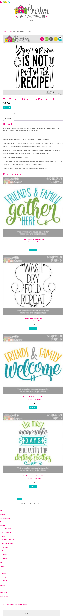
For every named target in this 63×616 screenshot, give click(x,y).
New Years (5, 558)
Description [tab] (8, 118)
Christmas (5, 554)
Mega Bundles (4, 510)
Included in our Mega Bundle (33, 242)
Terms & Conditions (7, 604)
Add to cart (7, 107)
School (2, 521)
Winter (4, 573)
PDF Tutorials (4, 596)
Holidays (2, 525)
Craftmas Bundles (5, 518)
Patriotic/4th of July (7, 543)
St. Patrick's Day (6, 532)
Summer (4, 580)
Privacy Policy (18, 604)
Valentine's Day (6, 528)
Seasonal (2, 566)
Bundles (2, 514)
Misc (1, 562)
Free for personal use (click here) (33, 320)
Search (19, 499)
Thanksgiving (6, 550)
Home (4, 31)
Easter (4, 536)
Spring (4, 577)
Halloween (5, 547)
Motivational (4, 592)
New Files (9, 31)
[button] (60, 37)
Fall (3, 569)
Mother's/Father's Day (8, 539)
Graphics (2, 585)
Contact (25, 604)
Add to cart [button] (33, 250)
